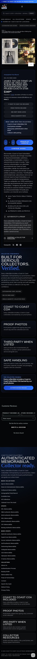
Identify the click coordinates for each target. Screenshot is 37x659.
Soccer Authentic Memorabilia (10, 540)
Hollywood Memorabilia (8, 490)
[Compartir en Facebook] (17, 245)
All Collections (18, 19)
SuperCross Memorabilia (8, 537)
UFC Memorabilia (6, 524)
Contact (3, 581)
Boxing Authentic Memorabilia (10, 527)
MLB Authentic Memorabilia (10, 515)
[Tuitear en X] (13, 245)
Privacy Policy (5, 590)
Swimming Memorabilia (8, 546)
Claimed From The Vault (8, 502)
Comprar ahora (18, 148)
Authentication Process (18, 387)
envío (12, 95)
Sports (28, 19)
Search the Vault (6, 584)
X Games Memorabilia (8, 559)
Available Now (5, 496)
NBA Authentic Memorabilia (10, 512)
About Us (4, 565)
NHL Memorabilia (6, 518)
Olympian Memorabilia (8, 556)
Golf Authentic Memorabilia (9, 543)
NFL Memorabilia (6, 509)
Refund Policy (5, 587)
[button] (22, 7)
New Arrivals (6, 19)
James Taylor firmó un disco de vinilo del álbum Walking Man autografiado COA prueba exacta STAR (16, 32)
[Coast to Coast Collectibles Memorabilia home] (10, 7)
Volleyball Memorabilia (8, 549)
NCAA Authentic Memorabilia (10, 521)
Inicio (3, 30)
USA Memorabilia (6, 552)
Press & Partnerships (7, 578)
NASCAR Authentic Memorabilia (11, 534)
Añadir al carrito (24, 142)
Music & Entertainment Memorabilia (12, 487)
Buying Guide (5, 571)
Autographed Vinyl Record (9, 25)
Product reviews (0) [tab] (11, 413)
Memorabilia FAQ (6, 574)
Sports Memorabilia (7, 484)
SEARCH (32, 13)
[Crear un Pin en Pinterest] (20, 245)
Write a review (18, 427)
